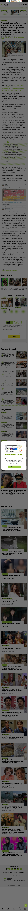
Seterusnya (14, 466)
